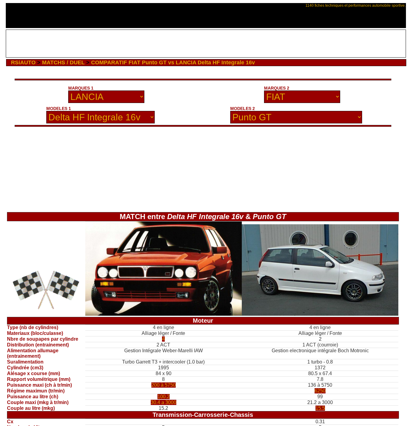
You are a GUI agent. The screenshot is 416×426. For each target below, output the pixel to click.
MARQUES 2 (276, 88)
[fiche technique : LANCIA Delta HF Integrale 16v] (163, 314)
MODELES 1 (58, 108)
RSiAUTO (23, 62)
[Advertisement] (205, 43)
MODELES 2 (242, 108)
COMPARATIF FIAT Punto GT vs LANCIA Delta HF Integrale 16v (173, 62)
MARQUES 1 (80, 88)
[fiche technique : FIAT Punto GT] (320, 314)
